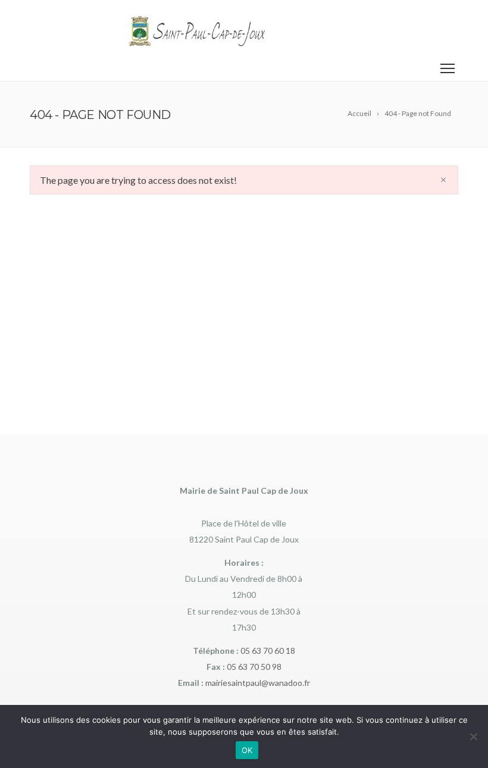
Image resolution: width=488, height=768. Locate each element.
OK (247, 750)
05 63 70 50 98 (254, 667)
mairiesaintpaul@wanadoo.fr (257, 683)
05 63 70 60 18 (267, 650)
